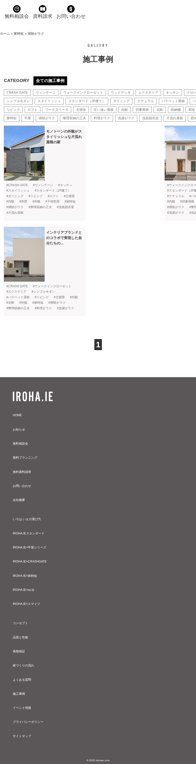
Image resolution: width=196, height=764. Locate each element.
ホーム (5, 33)
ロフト (33, 110)
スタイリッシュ (49, 101)
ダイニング (121, 101)
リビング (13, 110)
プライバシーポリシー (28, 722)
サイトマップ (22, 736)
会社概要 (19, 500)
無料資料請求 (22, 472)
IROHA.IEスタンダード (28, 533)
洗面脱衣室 (150, 118)
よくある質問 (22, 680)
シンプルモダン (18, 101)
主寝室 (81, 110)
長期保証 (19, 651)
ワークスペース (56, 110)
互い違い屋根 (104, 110)
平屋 (27, 118)
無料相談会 (17, 16)
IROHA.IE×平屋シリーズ (29, 547)
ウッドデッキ (121, 92)
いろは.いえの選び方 (27, 519)
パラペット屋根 (173, 101)
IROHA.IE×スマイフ (26, 604)
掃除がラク (47, 118)
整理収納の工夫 (74, 118)
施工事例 (19, 694)
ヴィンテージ (46, 92)
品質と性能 (20, 637)
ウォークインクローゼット (83, 92)
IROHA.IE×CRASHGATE (30, 561)
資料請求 (42, 16)
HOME (17, 415)
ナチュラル (145, 101)
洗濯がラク (126, 118)
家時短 (19, 33)
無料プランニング (25, 457)
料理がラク (102, 118)
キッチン (172, 92)
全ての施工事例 (50, 80)
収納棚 (176, 110)
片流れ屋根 (174, 118)
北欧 (159, 110)
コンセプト (20, 623)
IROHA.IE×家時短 (25, 576)
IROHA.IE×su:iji (23, 590)
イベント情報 (22, 708)
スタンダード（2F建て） (86, 101)
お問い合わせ (70, 16)
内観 (124, 110)
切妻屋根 (142, 110)
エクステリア (148, 92)
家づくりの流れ (23, 665)
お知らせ (19, 429)
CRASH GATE (17, 92)
